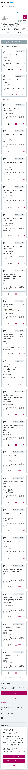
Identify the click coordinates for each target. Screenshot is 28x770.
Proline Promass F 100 (14, 12)
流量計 (5, 12)
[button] (14, 693)
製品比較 (24, 21)
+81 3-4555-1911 (8, 714)
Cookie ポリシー (18, 751)
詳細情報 (3, 702)
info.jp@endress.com (9, 718)
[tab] (8, 32)
